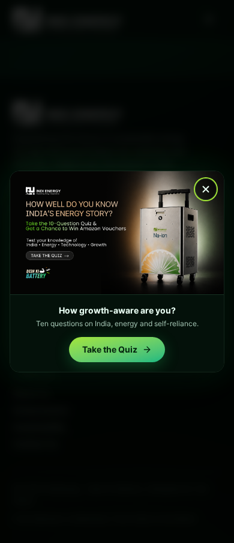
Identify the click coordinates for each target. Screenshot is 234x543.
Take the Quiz (109, 349)
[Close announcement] (206, 189)
